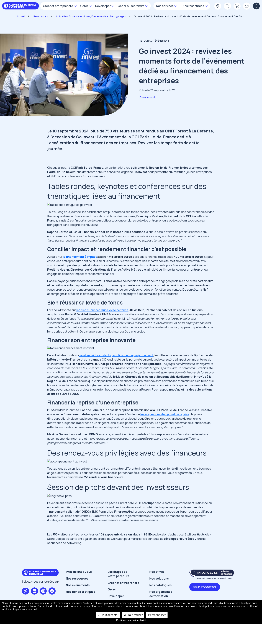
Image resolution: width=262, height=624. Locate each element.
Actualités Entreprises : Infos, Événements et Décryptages (91, 16)
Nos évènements (78, 585)
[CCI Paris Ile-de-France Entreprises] (20, 5)
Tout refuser (135, 615)
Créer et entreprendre (123, 583)
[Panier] (237, 6)
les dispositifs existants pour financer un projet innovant (116, 355)
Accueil (21, 16)
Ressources (41, 16)
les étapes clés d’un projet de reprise (164, 414)
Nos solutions (159, 578)
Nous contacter (204, 587)
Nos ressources (77, 578)
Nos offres (157, 572)
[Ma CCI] (217, 6)
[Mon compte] (256, 6)
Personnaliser (157, 615)
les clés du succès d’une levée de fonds (102, 310)
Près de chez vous (79, 572)
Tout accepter (109, 615)
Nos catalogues (160, 585)
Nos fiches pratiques (80, 592)
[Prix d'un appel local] (211, 574)
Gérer (112, 589)
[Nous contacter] (246, 6)
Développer (116, 596)
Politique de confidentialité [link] (131, 620)
